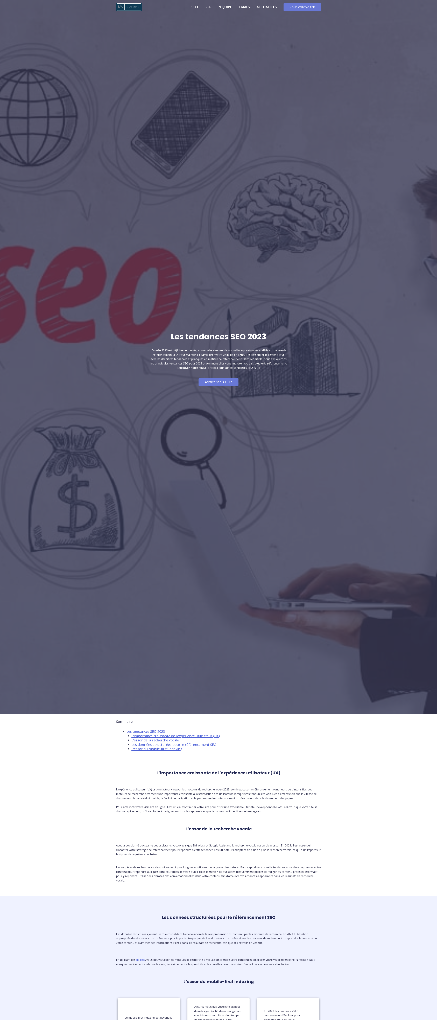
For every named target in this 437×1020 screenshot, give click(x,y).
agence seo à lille (218, 382)
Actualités (267, 7)
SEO (195, 7)
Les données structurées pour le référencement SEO (173, 744)
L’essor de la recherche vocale (155, 740)
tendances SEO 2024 (247, 368)
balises (140, 960)
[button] (302, 7)
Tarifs (244, 7)
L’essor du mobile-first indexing (156, 749)
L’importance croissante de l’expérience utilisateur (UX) (175, 736)
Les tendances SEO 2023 (145, 731)
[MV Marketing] (129, 7)
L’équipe (224, 7)
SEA (208, 7)
